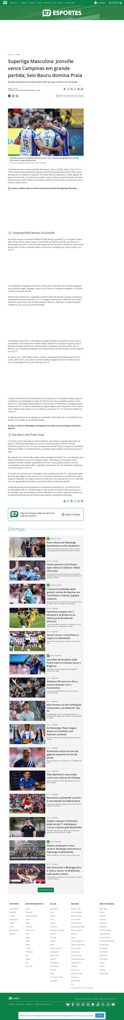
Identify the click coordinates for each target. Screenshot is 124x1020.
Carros (52, 919)
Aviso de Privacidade (87, 1015)
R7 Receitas (29, 952)
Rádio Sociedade (104, 934)
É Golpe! (52, 941)
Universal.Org (103, 973)
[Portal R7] (5, 2)
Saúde (52, 973)
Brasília (24, 3)
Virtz (27, 963)
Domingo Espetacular (78, 959)
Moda (27, 941)
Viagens (28, 959)
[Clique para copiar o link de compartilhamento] (82, 89)
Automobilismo (14, 909)
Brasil (52, 912)
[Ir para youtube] (113, 1004)
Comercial (102, 916)
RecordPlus (103, 927)
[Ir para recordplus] (93, 1004)
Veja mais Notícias (46, 890)
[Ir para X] (113, 3)
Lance (18, 54)
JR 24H (54, 3)
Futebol (11, 923)
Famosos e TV (30, 930)
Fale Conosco (20, 1004)
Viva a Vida (29, 966)
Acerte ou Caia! (76, 909)
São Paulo (53, 970)
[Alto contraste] (9, 95)
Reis (72, 984)
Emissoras (102, 919)
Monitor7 (53, 959)
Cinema (28, 919)
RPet (27, 955)
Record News (70, 3)
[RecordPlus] (99, 2)
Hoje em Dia (75, 970)
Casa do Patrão (76, 948)
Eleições (31, 3)
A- (17, 96)
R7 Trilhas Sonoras (105, 930)
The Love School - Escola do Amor (82, 988)
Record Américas (104, 937)
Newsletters (103, 923)
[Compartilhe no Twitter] (65, 89)
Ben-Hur (73, 934)
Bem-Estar (29, 912)
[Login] (121, 2)
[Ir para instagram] (115, 3)
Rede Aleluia (103, 955)
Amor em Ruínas (76, 916)
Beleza (28, 909)
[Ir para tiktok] (98, 1004)
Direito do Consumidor (57, 930)
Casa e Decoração (31, 916)
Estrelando (29, 927)
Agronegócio (54, 909)
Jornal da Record (76, 973)
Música (28, 945)
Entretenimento (35, 903)
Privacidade (29, 1004)
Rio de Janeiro (54, 966)
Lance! (11, 927)
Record (60, 3)
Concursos (53, 927)
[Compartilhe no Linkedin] (72, 89)
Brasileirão (12, 912)
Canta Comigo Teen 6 (78, 945)
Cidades (52, 923)
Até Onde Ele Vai (76, 923)
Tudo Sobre (54, 981)
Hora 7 (52, 945)
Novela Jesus (75, 977)
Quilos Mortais (75, 981)
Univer (101, 966)
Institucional (107, 903)
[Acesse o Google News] (79, 89)
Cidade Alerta (75, 952)
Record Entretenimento (106, 941)
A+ (13, 96)
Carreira (101, 912)
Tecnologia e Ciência (56, 977)
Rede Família (103, 959)
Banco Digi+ (103, 909)
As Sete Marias (76, 919)
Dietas (28, 923)
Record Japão (103, 948)
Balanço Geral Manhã (78, 927)
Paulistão (12, 934)
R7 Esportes (11, 54)
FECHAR (99, 1015)
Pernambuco (54, 963)
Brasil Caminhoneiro (77, 941)
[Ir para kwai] (83, 1004)
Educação (53, 937)
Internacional (54, 952)
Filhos (27, 934)
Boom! (73, 937)
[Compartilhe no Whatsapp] (75, 89)
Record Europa (104, 945)
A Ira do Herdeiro (76, 912)
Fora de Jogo (13, 919)
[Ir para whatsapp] (108, 1004)
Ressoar (102, 963)
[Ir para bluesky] (68, 1004)
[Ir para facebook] (110, 3)
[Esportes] (62, 12)
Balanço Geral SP (76, 930)
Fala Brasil (74, 966)
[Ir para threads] (88, 1004)
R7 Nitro (28, 948)
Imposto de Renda (56, 948)
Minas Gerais (54, 955)
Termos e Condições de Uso (43, 1004)
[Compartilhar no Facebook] (68, 89)
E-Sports (12, 916)
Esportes (47, 3)
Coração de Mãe (76, 955)
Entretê (39, 3)
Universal (102, 970)
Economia (53, 934)
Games (28, 937)
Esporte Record (76, 963)
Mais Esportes (13, 930)
